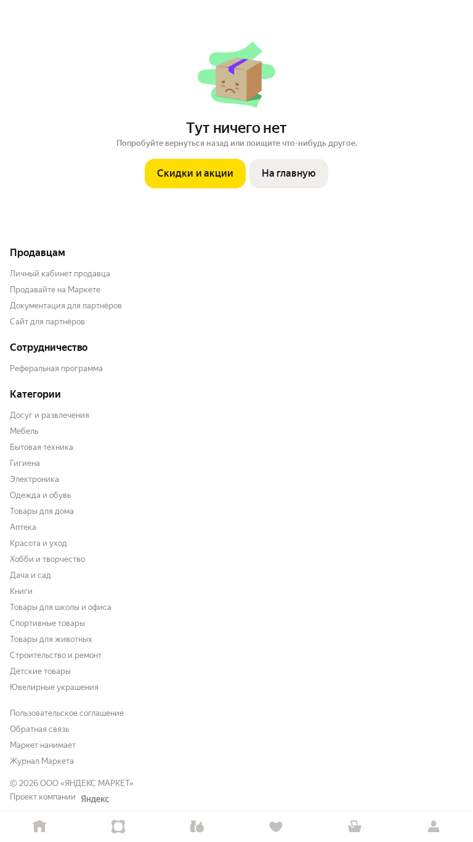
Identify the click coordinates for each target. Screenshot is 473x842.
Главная (39, 827)
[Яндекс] (94, 799)
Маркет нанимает (43, 745)
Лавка (197, 827)
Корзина (354, 827)
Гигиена (25, 463)
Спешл (118, 827)
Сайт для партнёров (47, 321)
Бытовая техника (41, 447)
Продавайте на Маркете (55, 289)
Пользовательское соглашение (67, 713)
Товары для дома (42, 511)
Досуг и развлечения (49, 415)
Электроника (34, 479)
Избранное (275, 827)
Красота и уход (38, 543)
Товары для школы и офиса (60, 607)
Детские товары (40, 671)
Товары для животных (51, 639)
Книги (21, 591)
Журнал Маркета (42, 761)
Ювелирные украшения (54, 687)
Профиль (433, 827)
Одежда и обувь (40, 495)
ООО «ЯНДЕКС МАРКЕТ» (87, 783)
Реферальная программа (56, 368)
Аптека (23, 527)
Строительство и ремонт (56, 655)
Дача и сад (30, 575)
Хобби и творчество (47, 559)
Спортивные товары (47, 623)
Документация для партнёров (66, 305)
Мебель (24, 431)
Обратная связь (39, 729)
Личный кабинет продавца (60, 273)
